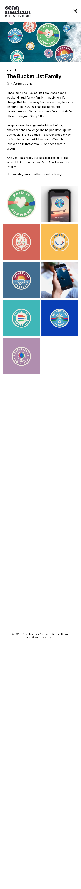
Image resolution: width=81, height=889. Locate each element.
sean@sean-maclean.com (40, 636)
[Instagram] (75, 11)
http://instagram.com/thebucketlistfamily (34, 174)
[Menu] (66, 11)
